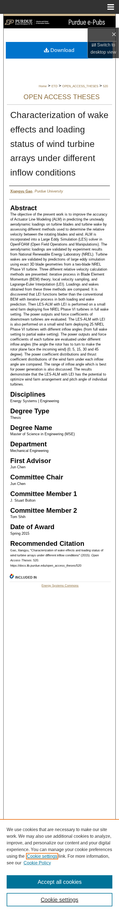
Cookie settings (42, 856)
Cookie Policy (37, 863)
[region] (59, 866)
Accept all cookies (60, 882)
